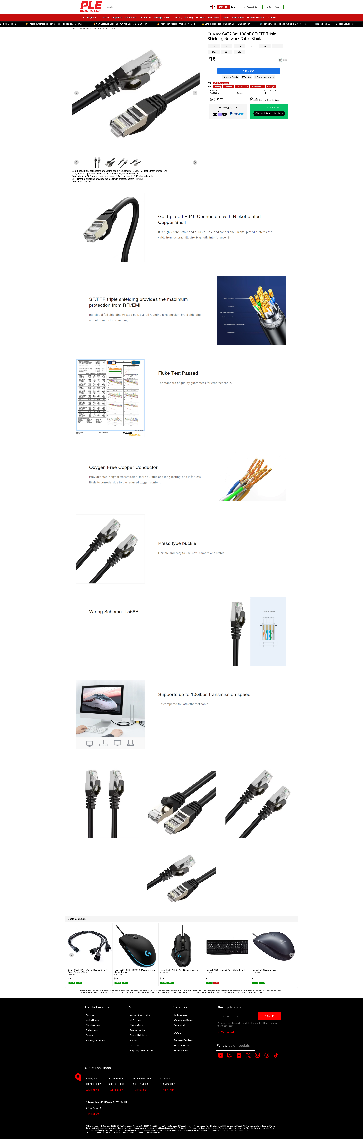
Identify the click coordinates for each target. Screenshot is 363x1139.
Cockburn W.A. (116, 1078)
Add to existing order (265, 77)
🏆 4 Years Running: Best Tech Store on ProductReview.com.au (35, 24)
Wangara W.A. (166, 1078)
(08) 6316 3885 (140, 1084)
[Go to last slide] (76, 93)
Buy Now (247, 77)
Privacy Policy (134, 1132)
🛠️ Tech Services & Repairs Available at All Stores (263, 24)
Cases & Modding (173, 17)
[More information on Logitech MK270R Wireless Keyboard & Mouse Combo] (273, 946)
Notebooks (130, 17)
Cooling (189, 17)
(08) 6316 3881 (167, 1084)
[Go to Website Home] (91, 12)
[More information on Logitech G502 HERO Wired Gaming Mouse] (135, 946)
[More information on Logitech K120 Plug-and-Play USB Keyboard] (181, 946)
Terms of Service (150, 1132)
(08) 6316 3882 (93, 1084)
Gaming (158, 17)
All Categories (89, 17)
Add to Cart (248, 71)
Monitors (200, 17)
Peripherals (213, 17)
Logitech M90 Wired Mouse (218, 970)
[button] (135, 162)
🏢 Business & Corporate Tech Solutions (315, 24)
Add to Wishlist (231, 77)
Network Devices (255, 17)
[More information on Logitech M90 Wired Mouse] (227, 946)
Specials (271, 17)
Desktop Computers (112, 17)
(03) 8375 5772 (93, 1108)
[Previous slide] (71, 955)
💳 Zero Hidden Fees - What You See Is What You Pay (206, 24)
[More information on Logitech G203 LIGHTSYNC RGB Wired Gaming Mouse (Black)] (89, 946)
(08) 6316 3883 (117, 1084)
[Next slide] (195, 93)
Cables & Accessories (233, 17)
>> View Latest (226, 1032)
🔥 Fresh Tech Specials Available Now (155, 24)
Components (145, 17)
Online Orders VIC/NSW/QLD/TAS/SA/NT (106, 1102)
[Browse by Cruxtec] (269, 60)
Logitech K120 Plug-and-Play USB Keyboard (179, 970)
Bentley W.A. (92, 1078)
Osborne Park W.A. (142, 1078)
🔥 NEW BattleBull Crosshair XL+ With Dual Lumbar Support (100, 24)
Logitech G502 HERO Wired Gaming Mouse (133, 970)
